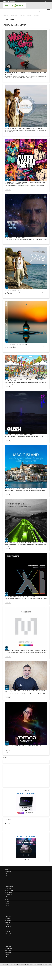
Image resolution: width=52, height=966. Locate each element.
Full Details (8, 80)
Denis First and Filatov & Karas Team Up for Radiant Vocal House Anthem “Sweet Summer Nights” (25, 182)
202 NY (7, 869)
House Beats (6, 11)
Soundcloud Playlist (9, 944)
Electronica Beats (22, 11)
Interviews (29, 15)
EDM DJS (7, 905)
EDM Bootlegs (8, 920)
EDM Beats (6, 15)
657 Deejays (8, 871)
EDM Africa (8, 918)
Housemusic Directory (10, 937)
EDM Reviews (8, 928)
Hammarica (8, 935)
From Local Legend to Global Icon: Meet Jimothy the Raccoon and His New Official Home (26, 380)
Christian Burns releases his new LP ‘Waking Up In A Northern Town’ (26, 542)
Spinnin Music (8, 946)
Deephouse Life (9, 894)
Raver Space (8, 942)
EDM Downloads (9, 907)
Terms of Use (8, 823)
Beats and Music (9, 884)
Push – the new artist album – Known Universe (19, 434)
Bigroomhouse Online (10, 886)
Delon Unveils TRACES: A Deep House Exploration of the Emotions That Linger (25, 691)
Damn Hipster (8, 888)
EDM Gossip (8, 922)
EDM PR (7, 924)
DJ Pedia (7, 899)
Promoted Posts (36, 15)
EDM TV (7, 914)
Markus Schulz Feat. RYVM (13, 290)
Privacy (6, 826)
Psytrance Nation (9, 948)
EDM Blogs (8, 903)
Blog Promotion (8, 819)
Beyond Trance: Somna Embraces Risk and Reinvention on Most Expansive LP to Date (24, 746)
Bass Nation (8, 882)
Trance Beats (22, 15)
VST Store (6, 19)
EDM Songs (8, 912)
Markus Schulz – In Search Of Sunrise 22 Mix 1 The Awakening (24, 128)
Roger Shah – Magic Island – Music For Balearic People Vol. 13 (23, 488)
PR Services (7, 821)
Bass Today (8, 877)
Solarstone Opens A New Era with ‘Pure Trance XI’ (20, 596)
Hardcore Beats (31, 11)
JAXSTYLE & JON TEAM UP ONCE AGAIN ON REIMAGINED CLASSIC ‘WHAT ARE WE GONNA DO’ (25, 73)
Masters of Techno (9, 940)
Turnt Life (8, 956)
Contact (12, 19)
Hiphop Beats (40, 11)
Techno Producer (9, 950)
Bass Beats (14, 11)
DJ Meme (8, 896)
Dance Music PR (9, 892)
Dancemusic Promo (9, 890)
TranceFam (8, 954)
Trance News (8, 952)
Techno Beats (14, 15)
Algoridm (7, 875)
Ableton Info (8, 873)
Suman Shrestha (47, 964)
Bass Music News (9, 880)
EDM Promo (8, 916)
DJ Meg (7, 901)
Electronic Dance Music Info (11, 933)
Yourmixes (8, 958)
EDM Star (8, 931)
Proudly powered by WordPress (25, 964)
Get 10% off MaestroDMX (26, 793)
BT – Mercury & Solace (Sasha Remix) (16, 344)
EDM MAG (8, 910)
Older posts (6, 757)
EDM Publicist (8, 926)
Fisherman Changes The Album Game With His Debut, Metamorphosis (26, 650)
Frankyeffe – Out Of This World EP (15, 237)
